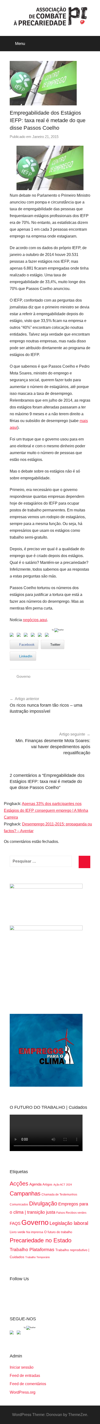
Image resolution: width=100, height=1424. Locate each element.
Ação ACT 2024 (62, 1184)
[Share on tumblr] (41, 636)
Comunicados (19, 1204)
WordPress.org (22, 1392)
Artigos (47, 1184)
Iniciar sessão (21, 1367)
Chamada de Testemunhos (59, 1194)
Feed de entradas (25, 1375)
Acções (19, 1183)
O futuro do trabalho (58, 1232)
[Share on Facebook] (13, 636)
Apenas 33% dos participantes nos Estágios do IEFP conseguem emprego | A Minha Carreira (46, 810)
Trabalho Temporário (37, 1257)
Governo (23, 676)
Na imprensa (34, 1232)
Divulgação (43, 1203)
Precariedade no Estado (40, 1240)
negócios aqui (35, 620)
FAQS (15, 1223)
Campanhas (25, 1193)
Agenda (35, 1184)
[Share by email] (48, 636)
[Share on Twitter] (20, 636)
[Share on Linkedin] (34, 636)
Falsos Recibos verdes (71, 1212)
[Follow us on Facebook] (13, 1333)
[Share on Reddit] (27, 636)
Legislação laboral (69, 1223)
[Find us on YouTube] (20, 1333)
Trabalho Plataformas (32, 1249)
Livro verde (17, 1232)
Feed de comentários (28, 1384)
